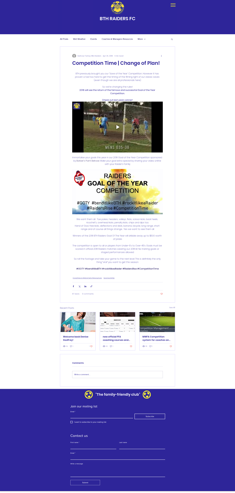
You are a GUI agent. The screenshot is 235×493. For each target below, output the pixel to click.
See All (172, 307)
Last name (123, 442)
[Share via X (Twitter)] (79, 286)
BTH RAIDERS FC (117, 18)
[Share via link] (91, 286)
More (140, 39)
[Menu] (173, 5)
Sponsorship (109, 278)
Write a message (76, 464)
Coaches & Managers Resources (117, 39)
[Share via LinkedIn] (85, 286)
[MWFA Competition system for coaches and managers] (157, 322)
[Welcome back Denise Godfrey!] (77, 322)
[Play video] (117, 127)
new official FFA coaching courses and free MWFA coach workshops (116, 338)
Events (93, 39)
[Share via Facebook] (73, 286)
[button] (172, 39)
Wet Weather (79, 39)
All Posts (64, 39)
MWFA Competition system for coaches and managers (156, 338)
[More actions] (161, 55)
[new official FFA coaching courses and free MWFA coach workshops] (117, 322)
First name (74, 442)
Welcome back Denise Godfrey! (75, 338)
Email (72, 412)
